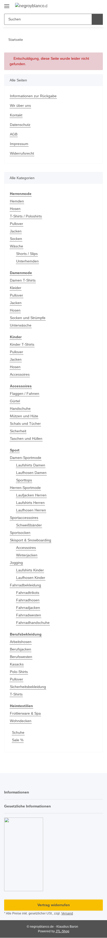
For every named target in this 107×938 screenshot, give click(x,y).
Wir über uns (20, 105)
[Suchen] (97, 19)
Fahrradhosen (27, 600)
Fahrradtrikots (27, 593)
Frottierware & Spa (25, 713)
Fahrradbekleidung (25, 585)
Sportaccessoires (24, 518)
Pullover (16, 224)
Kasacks (17, 664)
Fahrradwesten (28, 615)
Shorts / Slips (27, 254)
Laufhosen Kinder (30, 578)
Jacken (16, 231)
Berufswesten (21, 657)
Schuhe (18, 732)
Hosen (15, 209)
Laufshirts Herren (30, 503)
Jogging (16, 563)
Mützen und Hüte (24, 416)
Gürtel (15, 401)
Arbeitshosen (20, 642)
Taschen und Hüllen (26, 438)
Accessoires (20, 374)
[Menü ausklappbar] (6, 4)
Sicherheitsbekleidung (28, 687)
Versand (67, 913)
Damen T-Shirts (23, 280)
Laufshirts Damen (30, 465)
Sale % (17, 740)
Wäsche (16, 246)
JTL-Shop (62, 931)
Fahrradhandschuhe (33, 623)
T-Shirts (16, 694)
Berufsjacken (20, 649)
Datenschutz (20, 125)
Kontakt (16, 115)
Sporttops (24, 480)
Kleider (15, 288)
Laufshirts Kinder (30, 570)
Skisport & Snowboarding (30, 540)
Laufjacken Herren (31, 495)
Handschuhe (20, 408)
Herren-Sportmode (25, 488)
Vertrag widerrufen (53, 905)
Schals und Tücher (25, 423)
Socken (16, 239)
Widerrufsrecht (22, 153)
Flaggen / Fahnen (24, 393)
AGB (13, 134)
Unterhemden (27, 261)
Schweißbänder (29, 525)
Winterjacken (26, 555)
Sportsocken (20, 533)
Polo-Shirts (19, 672)
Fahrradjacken (28, 608)
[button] (82, 6)
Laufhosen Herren (31, 510)
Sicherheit (18, 431)
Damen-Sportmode (25, 458)
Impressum (19, 144)
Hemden (17, 201)
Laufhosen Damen (31, 473)
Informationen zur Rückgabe (33, 96)
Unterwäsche (20, 325)
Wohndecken (20, 721)
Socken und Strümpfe (27, 318)
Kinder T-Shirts (22, 344)
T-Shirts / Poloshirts (26, 216)
